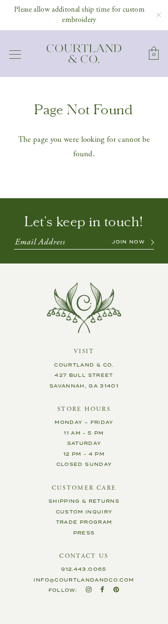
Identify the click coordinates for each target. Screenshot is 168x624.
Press (84, 533)
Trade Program (84, 522)
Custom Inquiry (84, 512)
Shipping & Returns (84, 501)
